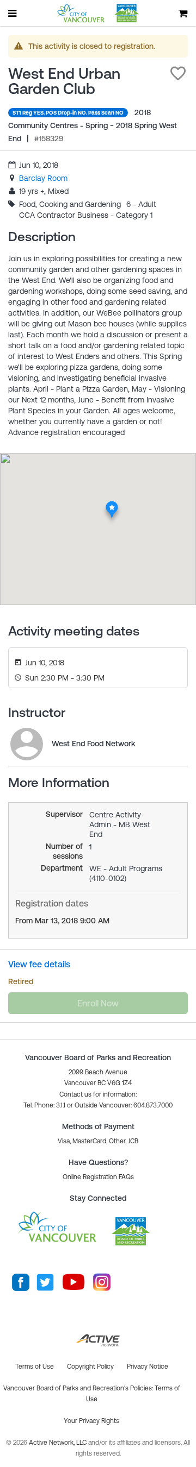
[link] (43, 178)
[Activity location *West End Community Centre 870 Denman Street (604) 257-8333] (112, 504)
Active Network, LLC (58, 1442)
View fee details (39, 964)
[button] (178, 73)
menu (13, 13)
